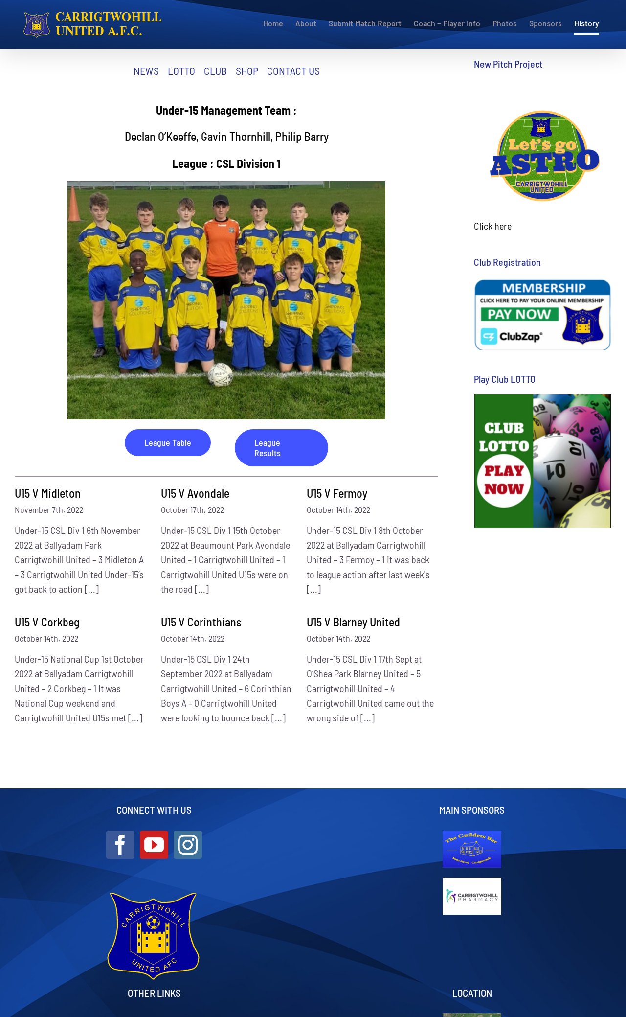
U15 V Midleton (48, 493)
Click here (493, 225)
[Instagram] (188, 845)
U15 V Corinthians (201, 622)
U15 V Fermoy (337, 493)
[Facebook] (120, 845)
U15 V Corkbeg (47, 622)
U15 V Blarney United (353, 622)
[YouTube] (154, 845)
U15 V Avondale (195, 493)
